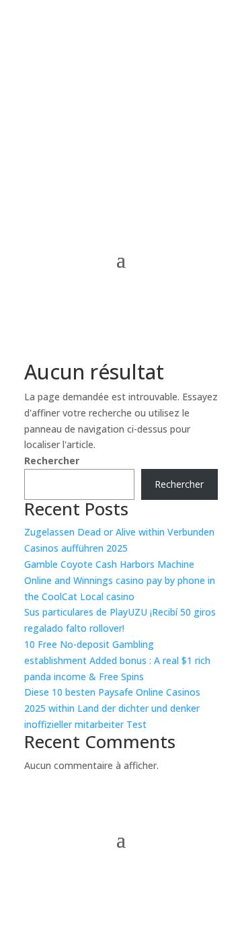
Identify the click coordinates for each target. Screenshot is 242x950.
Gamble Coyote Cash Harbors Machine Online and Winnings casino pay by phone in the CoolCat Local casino (119, 580)
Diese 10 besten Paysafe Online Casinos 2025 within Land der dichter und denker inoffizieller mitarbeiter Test (112, 708)
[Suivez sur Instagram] (121, 880)
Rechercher (51, 460)
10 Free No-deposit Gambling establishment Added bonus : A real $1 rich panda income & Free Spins (117, 660)
